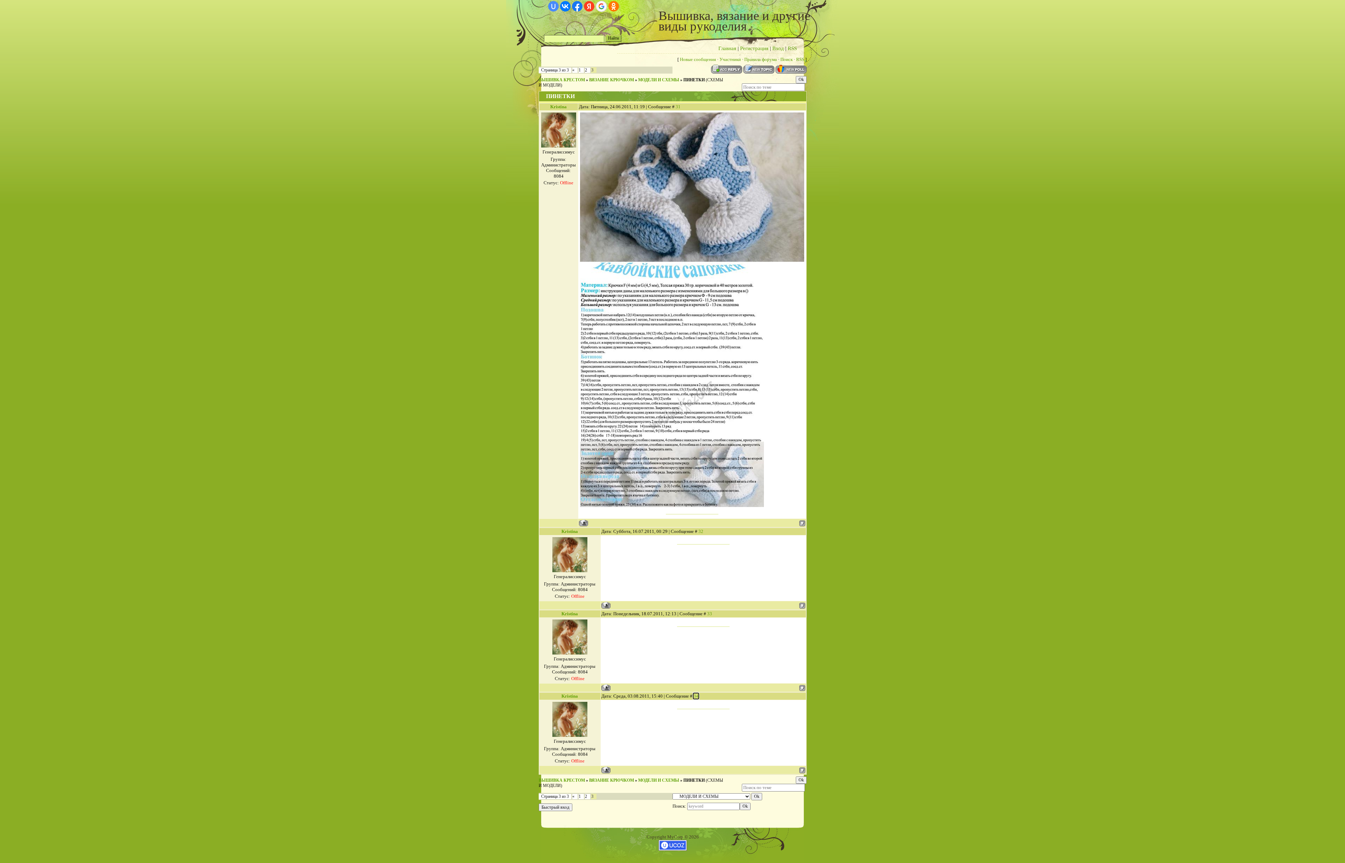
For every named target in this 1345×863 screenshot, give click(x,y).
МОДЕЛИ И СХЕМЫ (658, 79)
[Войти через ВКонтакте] (565, 6)
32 (700, 531)
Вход (778, 48)
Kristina (558, 106)
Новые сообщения (698, 59)
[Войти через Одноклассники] (613, 6)
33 (709, 613)
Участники (730, 59)
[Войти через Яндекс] (589, 6)
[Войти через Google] (601, 6)
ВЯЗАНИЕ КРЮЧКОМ (611, 79)
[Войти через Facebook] (577, 6)
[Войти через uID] (553, 6)
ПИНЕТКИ (694, 79)
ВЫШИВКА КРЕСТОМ (562, 79)
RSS (792, 48)
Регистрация (754, 48)
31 (678, 106)
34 (696, 696)
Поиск (786, 59)
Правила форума (760, 59)
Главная (727, 48)
